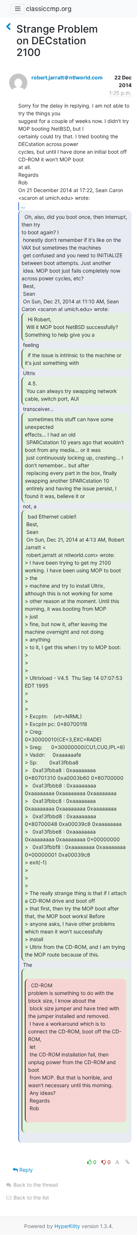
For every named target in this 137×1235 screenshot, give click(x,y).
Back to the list (30, 1197)
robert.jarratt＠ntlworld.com (67, 77)
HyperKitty (67, 1226)
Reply (25, 1170)
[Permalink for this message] (127, 1162)
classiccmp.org (49, 8)
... (22, 206)
